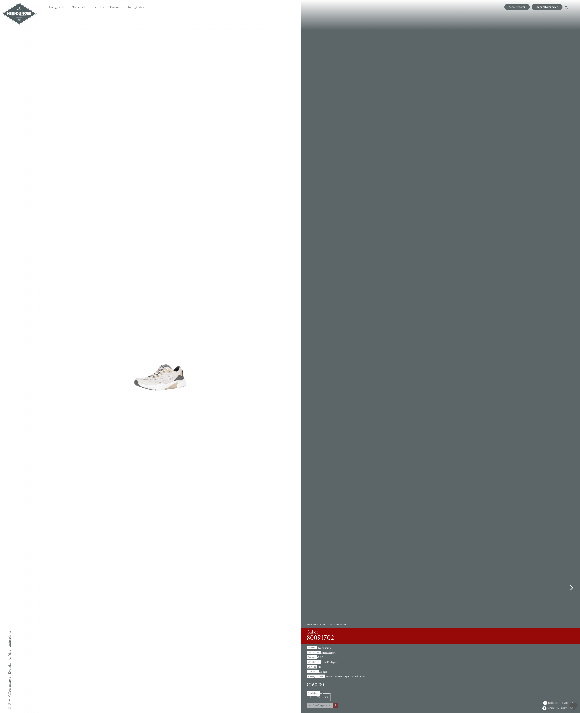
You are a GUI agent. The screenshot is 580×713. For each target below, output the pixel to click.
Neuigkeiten (136, 7)
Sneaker (339, 676)
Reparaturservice (547, 7)
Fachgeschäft (57, 7)
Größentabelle (560, 703)
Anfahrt (10, 655)
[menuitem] (57, 7)
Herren (329, 676)
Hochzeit (116, 7)
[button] (573, 706)
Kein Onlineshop (560, 708)
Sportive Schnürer (355, 676)
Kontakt (10, 668)
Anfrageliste (10, 639)
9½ (319, 697)
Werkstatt (78, 7)
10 (326, 697)
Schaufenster (517, 7)
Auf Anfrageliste (319, 705)
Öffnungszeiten (10, 686)
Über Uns (97, 7)
